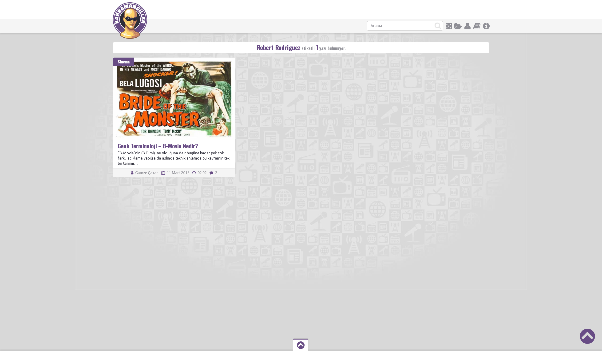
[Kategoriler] (458, 26)
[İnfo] (486, 26)
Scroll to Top (587, 336)
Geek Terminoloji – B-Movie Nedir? (158, 145)
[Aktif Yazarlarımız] (467, 26)
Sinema (124, 62)
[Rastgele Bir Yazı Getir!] (448, 26)
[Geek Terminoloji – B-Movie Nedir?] (174, 60)
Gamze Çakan (146, 173)
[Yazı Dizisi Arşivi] (477, 26)
